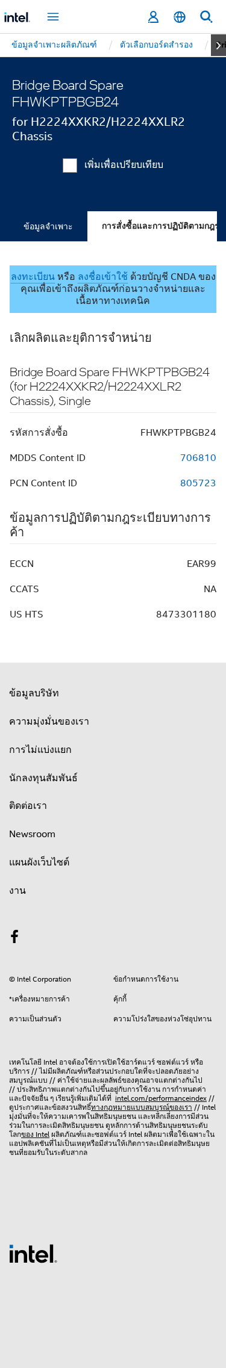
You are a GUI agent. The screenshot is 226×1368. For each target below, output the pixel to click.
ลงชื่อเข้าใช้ (103, 277)
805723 (198, 483)
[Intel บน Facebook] (14, 939)
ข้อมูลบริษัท (34, 693)
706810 (198, 458)
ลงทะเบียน (33, 277)
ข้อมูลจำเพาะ (48, 226)
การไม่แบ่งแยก (40, 750)
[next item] (218, 45)
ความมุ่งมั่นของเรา (49, 722)
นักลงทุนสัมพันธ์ (43, 778)
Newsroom (32, 834)
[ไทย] (180, 17)
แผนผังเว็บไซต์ (39, 862)
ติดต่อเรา (28, 806)
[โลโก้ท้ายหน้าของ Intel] (33, 1253)
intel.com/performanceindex (161, 1098)
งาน (17, 891)
